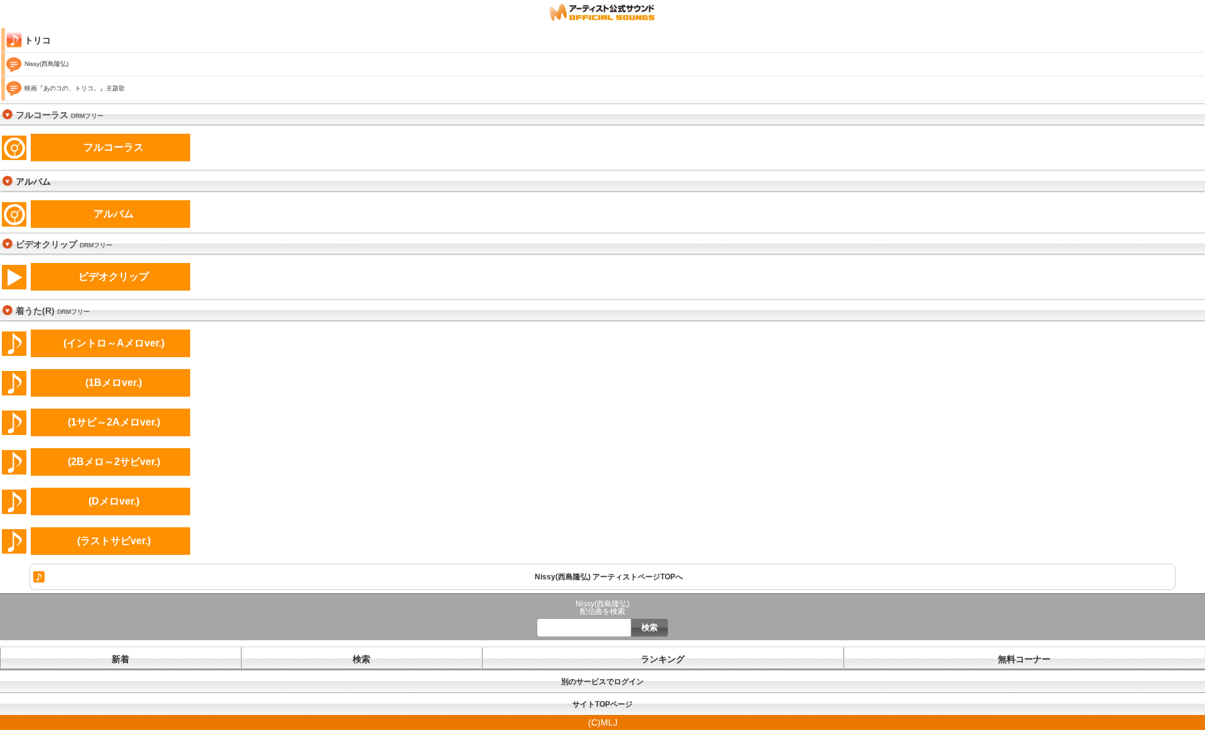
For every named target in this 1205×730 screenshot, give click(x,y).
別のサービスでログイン (602, 681)
